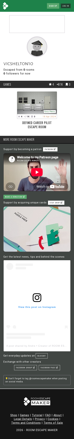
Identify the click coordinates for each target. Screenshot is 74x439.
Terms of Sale (53, 422)
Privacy (40, 419)
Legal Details (23, 419)
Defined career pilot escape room (37, 124)
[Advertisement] (37, 24)
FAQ (48, 415)
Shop (13, 415)
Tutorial (37, 415)
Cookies (53, 419)
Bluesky (42, 355)
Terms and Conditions (26, 422)
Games (24, 415)
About (58, 415)
